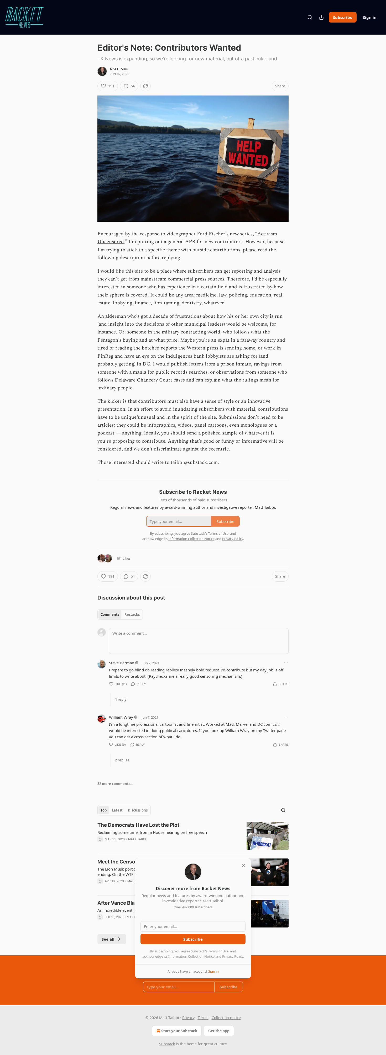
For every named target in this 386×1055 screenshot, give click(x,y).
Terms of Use (218, 951)
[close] (243, 865)
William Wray (121, 717)
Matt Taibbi (119, 69)
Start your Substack (179, 1030)
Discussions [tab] (138, 810)
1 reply (120, 699)
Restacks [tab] (132, 614)
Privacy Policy (232, 956)
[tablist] (120, 614)
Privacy (188, 1017)
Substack (167, 1043)
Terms (203, 1017)
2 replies (122, 760)
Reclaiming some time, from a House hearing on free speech (152, 832)
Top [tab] (104, 810)
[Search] (310, 17)
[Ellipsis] (286, 663)
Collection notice (226, 1017)
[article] (193, 836)
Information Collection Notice (191, 956)
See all (108, 939)
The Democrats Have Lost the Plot (138, 825)
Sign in (370, 17)
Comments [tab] (110, 614)
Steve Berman (121, 662)
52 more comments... (115, 783)
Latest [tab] (117, 810)
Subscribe (342, 17)
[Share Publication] (321, 17)
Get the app (218, 1030)
